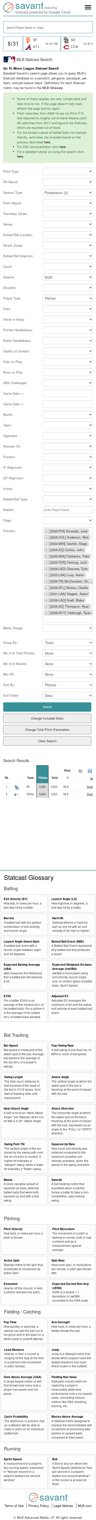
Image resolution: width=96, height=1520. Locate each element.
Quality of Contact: (16, 351)
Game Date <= (13, 404)
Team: (7, 425)
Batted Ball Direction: (18, 256)
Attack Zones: (13, 245)
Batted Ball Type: (15, 499)
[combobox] (48, 27)
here (47, 142)
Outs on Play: (13, 361)
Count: (8, 266)
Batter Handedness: (17, 340)
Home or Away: (14, 319)
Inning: (8, 488)
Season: (9, 277)
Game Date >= (13, 393)
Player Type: (12, 298)
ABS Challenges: (15, 382)
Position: (9, 456)
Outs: (7, 308)
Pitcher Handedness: (18, 330)
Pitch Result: (12, 203)
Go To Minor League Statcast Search (31, 68)
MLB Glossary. (53, 87)
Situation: (10, 287)
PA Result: (10, 182)
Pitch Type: (11, 171)
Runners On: (12, 446)
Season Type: (13, 192)
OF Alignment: (13, 478)
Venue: (8, 224)
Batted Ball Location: (18, 234)
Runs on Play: (13, 372)
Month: (8, 414)
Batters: (9, 509)
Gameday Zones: (15, 213)
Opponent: (10, 435)
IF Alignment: (12, 467)
